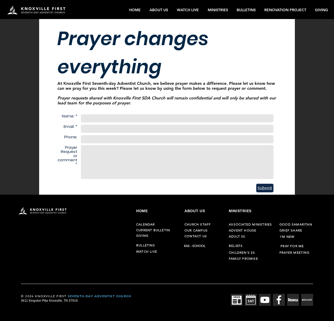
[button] (159, 9)
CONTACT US (195, 236)
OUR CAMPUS (196, 230)
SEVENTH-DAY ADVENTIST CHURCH (100, 296)
